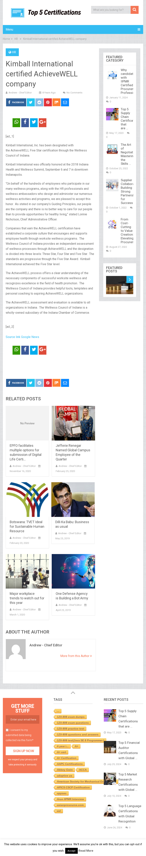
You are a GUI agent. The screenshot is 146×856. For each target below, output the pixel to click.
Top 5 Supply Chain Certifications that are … (130, 118)
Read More (86, 850)
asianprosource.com (70, 805)
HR (14, 52)
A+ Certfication (66, 758)
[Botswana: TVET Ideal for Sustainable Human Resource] (27, 499)
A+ (76, 746)
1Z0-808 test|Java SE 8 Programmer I (80, 740)
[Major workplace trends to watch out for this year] (27, 571)
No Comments (74, 92)
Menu (9, 29)
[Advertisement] (50, 367)
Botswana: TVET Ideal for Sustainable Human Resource (27, 526)
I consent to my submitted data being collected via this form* (19, 735)
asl (59, 810)
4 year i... (63, 746)
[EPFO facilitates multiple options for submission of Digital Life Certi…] (27, 423)
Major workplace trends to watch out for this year (27, 598)
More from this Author (75, 656)
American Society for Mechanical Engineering (86, 781)
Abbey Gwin (65, 769)
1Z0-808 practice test (70, 728)
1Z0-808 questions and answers (77, 734)
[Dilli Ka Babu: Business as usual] (73, 499)
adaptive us (64, 775)
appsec (62, 793)
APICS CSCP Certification (73, 787)
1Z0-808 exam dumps (71, 716)
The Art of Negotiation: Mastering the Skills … (129, 154)
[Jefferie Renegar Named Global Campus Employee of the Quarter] (73, 423)
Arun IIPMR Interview (70, 799)
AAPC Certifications (70, 763)
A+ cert (61, 752)
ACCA (83, 769)
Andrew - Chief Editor (20, 92)
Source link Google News (22, 337)
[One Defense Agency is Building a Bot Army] (73, 571)
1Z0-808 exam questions (73, 722)
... (58, 711)
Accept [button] (71, 850)
